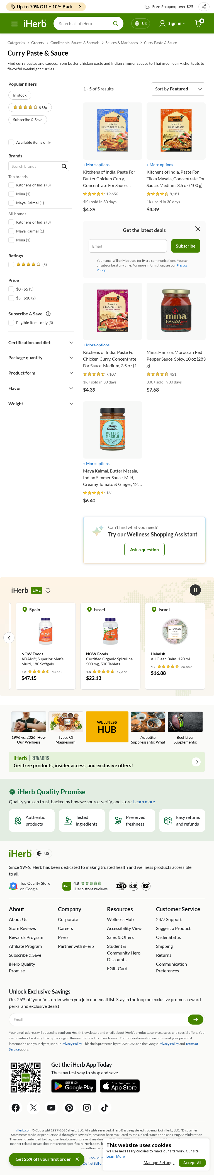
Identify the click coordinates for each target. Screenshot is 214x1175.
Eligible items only (32, 322)
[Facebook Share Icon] (15, 1107)
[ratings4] (31, 264)
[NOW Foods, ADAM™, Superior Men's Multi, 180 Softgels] (45, 637)
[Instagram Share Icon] (86, 1107)
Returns (163, 955)
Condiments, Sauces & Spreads (74, 42)
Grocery (37, 42)
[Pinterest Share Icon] (69, 1107)
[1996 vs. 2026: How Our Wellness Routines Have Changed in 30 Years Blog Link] (28, 728)
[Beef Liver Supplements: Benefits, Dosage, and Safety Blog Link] (185, 728)
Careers (65, 928)
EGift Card (117, 968)
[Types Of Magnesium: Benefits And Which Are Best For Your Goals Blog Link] (66, 728)
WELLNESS (107, 727)
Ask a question (144, 549)
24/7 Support (169, 919)
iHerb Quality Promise (22, 967)
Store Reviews (22, 928)
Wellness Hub (120, 919)
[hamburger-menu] (14, 24)
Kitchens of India (30, 185)
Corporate (68, 919)
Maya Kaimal (27, 202)
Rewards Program (26, 937)
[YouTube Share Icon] (51, 1107)
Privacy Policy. (72, 1044)
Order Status (168, 937)
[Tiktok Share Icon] (104, 1107)
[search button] (115, 23)
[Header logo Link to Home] (35, 23)
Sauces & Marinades (122, 42)
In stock (19, 95)
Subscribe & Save (27, 119)
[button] (204, 7)
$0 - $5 (22, 289)
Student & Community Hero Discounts (123, 952)
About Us (18, 919)
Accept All (192, 1162)
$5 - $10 (23, 298)
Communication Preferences (171, 967)
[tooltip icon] (48, 590)
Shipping (164, 946)
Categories (16, 42)
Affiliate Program (25, 946)
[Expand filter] (71, 342)
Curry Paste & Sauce (160, 42)
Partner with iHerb (76, 946)
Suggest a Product (173, 928)
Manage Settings (159, 1162)
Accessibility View (124, 928)
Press (63, 937)
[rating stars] (94, 194)
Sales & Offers (120, 937)
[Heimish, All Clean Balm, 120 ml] (175, 635)
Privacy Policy (169, 1044)
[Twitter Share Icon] (33, 1107)
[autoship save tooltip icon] (48, 313)
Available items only (33, 142)
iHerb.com (23, 1130)
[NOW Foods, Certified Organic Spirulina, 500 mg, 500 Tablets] (110, 637)
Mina (20, 193)
